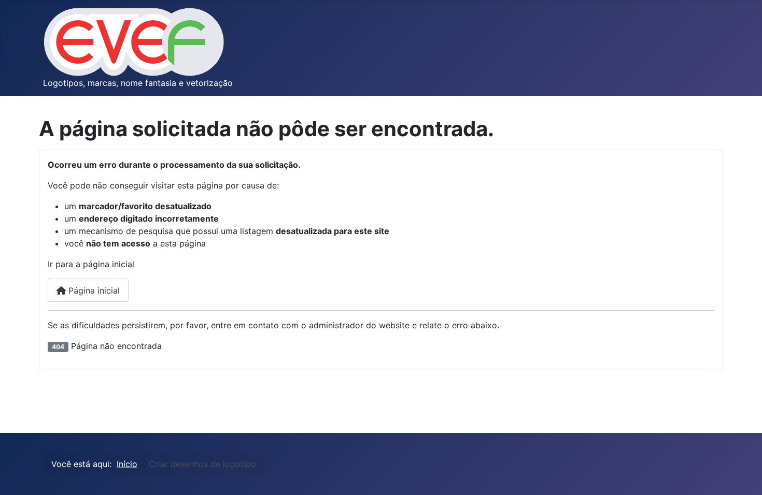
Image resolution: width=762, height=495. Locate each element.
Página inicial (93, 290)
